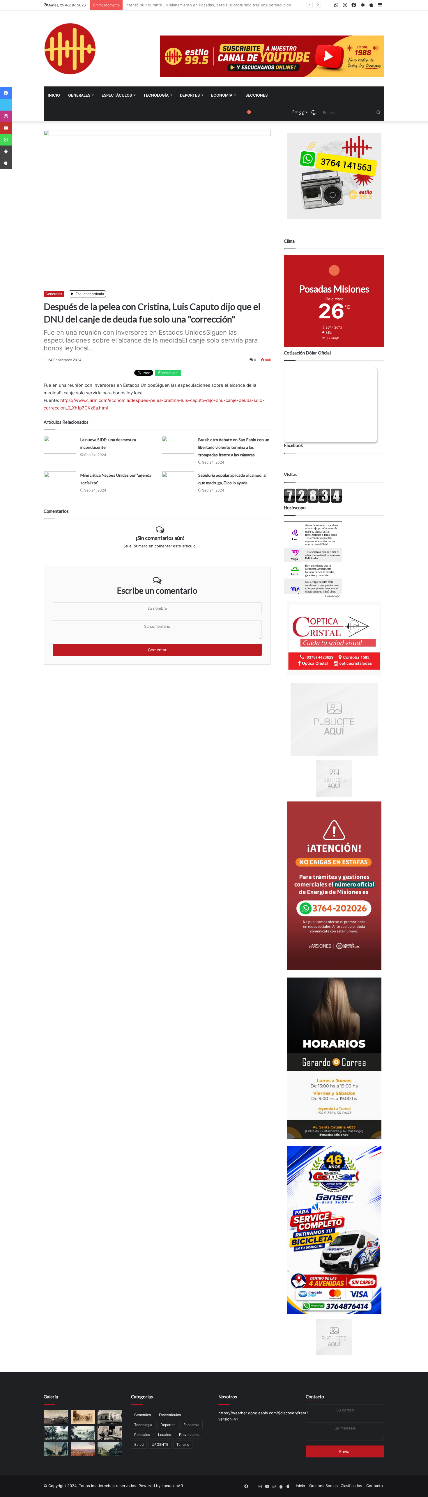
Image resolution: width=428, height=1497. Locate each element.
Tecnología (156, 95)
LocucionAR (172, 1485)
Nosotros (227, 1396)
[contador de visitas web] (313, 501)
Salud (139, 1444)
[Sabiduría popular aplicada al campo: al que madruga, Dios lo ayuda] (178, 480)
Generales (79, 95)
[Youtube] (6, 128)
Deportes (190, 95)
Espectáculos (117, 95)
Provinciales (189, 1434)
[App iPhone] (6, 163)
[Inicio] (70, 48)
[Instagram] (6, 116)
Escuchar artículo (89, 294)
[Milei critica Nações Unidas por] (60, 480)
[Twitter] (6, 105)
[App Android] (6, 151)
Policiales (142, 1434)
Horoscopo (332, 596)
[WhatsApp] (6, 140)
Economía (221, 95)
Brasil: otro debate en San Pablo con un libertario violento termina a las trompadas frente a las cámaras (233, 447)
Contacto (315, 1396)
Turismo (182, 1444)
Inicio (54, 95)
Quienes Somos (323, 1485)
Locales (164, 1434)
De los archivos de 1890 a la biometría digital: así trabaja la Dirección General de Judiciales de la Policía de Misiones (230, 5)
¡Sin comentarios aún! (160, 538)
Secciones (256, 95)
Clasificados (351, 1485)
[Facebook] (6, 93)
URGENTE (160, 1444)
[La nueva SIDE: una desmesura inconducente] (60, 445)
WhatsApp (169, 373)
